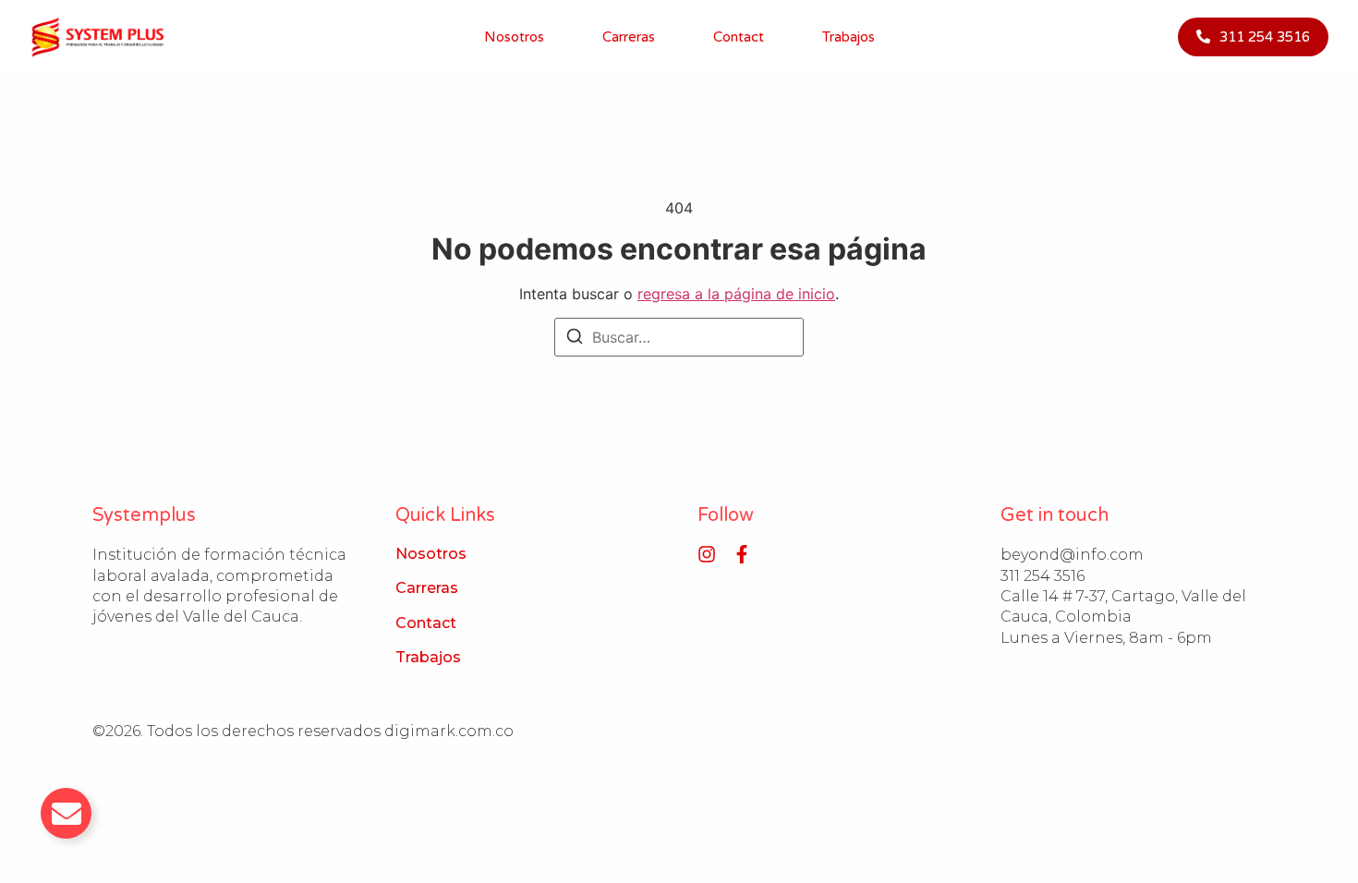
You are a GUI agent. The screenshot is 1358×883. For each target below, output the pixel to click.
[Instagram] (706, 554)
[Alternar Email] (66, 813)
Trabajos (848, 37)
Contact (738, 37)
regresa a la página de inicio (736, 293)
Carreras (628, 37)
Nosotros (514, 37)
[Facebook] (742, 554)
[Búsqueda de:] (679, 337)
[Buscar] (575, 339)
